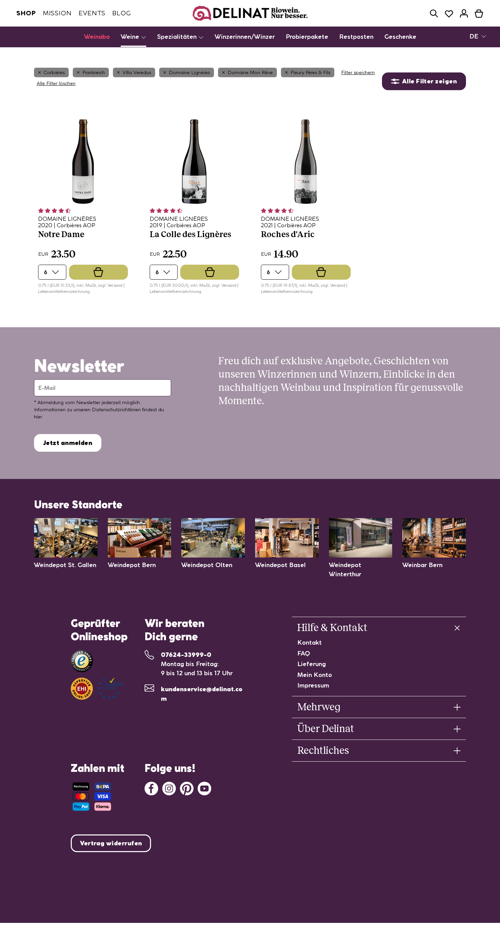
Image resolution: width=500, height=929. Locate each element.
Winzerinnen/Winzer (245, 36)
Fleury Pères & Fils (310, 72)
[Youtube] (204, 788)
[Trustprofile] (97, 689)
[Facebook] (151, 788)
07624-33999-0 (186, 655)
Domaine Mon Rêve (250, 72)
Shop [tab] (26, 13)
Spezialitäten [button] (177, 36)
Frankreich (93, 72)
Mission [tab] (57, 13)
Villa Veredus (136, 72)
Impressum (313, 685)
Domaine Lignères (189, 72)
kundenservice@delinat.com (202, 693)
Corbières (54, 72)
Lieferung (311, 664)
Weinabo (97, 36)
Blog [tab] (121, 13)
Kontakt (309, 642)
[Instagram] (169, 788)
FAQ (303, 653)
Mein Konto (314, 675)
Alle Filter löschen (56, 83)
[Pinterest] (187, 788)
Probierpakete (307, 36)
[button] (434, 13)
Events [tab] (92, 13)
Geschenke (400, 36)
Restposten (356, 36)
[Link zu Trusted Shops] (82, 661)
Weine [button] (131, 36)
